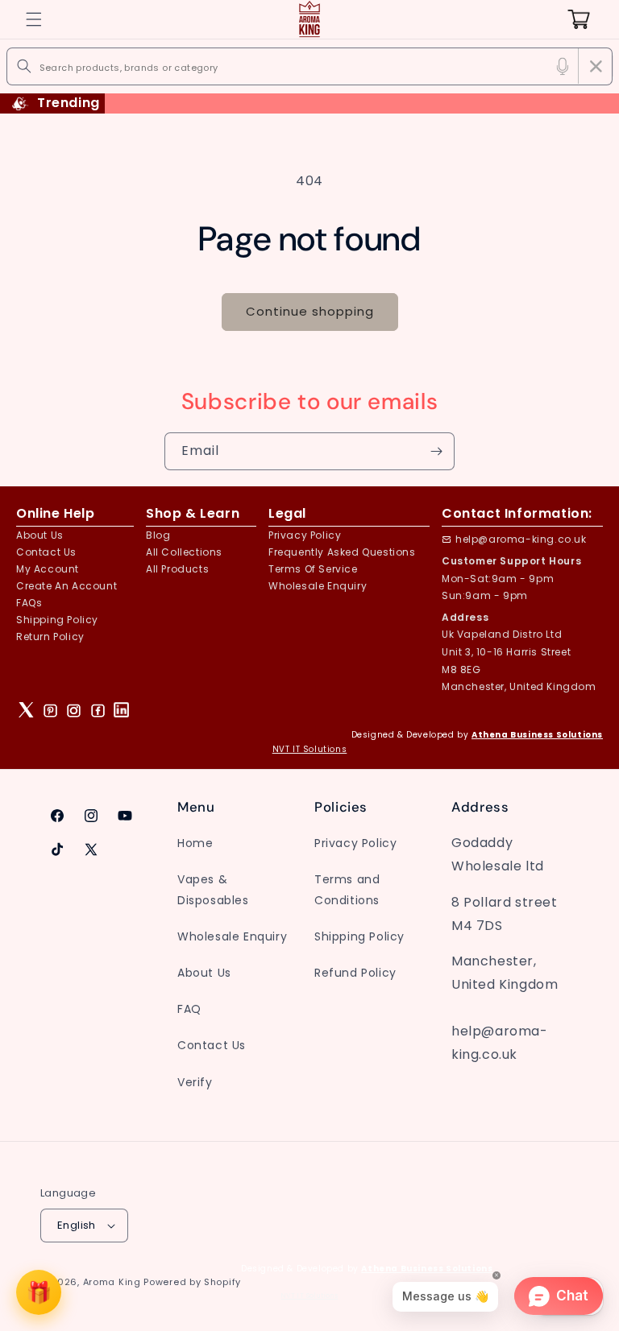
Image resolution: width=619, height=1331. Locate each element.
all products (177, 569)
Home (195, 843)
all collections (184, 552)
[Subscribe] (436, 451)
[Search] (24, 66)
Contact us (46, 552)
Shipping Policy (57, 619)
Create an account (66, 586)
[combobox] (310, 66)
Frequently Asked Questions (342, 552)
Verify (195, 1082)
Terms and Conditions (347, 889)
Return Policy (50, 636)
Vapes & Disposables (213, 889)
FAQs (29, 603)
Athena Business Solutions (537, 735)
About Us (40, 535)
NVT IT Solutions (309, 749)
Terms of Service (313, 569)
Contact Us (211, 1045)
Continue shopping (310, 311)
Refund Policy (355, 973)
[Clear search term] (595, 66)
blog (158, 535)
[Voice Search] (562, 66)
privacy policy (304, 535)
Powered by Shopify (192, 1281)
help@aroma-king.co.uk (521, 539)
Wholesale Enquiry (317, 586)
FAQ (189, 1009)
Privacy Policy (355, 843)
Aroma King (112, 1281)
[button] (34, 19)
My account (47, 569)
